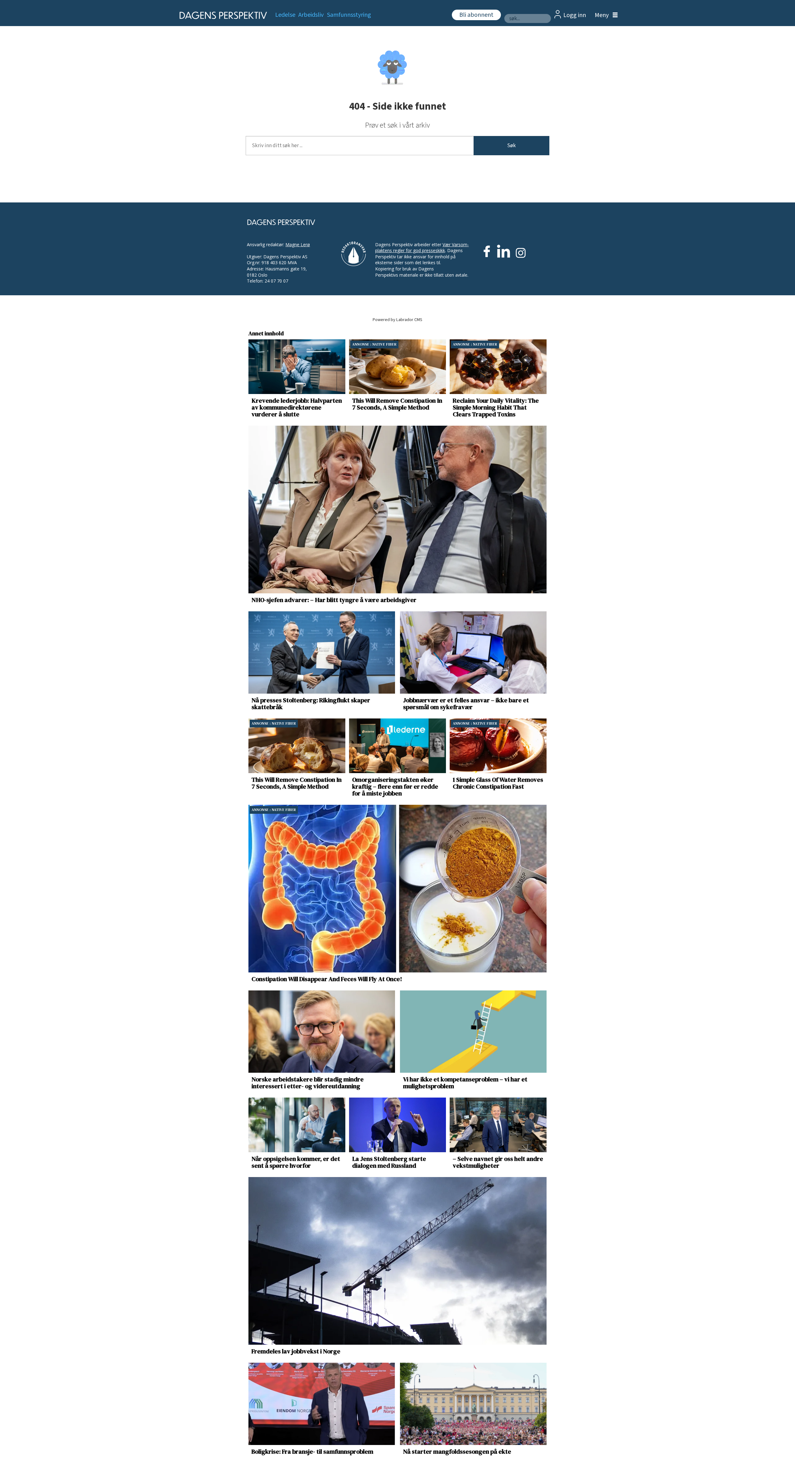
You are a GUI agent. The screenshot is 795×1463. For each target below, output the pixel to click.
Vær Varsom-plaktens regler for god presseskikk (422, 248)
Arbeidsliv (311, 15)
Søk (511, 145)
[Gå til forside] (221, 15)
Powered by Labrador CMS (397, 319)
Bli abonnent (476, 15)
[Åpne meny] (605, 15)
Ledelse (285, 15)
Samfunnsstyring (349, 15)
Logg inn (574, 15)
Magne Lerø (297, 244)
